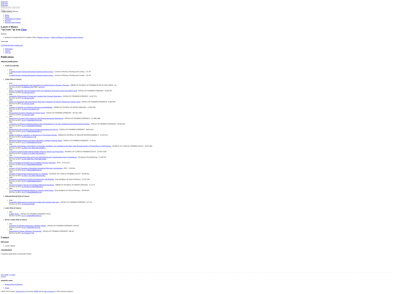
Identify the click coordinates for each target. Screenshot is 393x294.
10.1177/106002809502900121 (31, 216)
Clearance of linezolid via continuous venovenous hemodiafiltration (31, 107)
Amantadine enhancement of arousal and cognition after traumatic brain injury (34, 202)
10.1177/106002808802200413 (31, 181)
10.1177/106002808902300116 (31, 170)
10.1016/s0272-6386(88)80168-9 (32, 187)
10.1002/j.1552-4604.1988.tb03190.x (33, 175)
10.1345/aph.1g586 (27, 115)
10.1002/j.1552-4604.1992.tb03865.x (33, 148)
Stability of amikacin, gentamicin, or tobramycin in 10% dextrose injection (33, 135)
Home (7, 15)
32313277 (41, 87)
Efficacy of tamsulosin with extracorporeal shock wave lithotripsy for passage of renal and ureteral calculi (43, 91)
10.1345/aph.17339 (27, 233)
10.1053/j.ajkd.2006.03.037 (30, 109)
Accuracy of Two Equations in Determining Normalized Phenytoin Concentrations (35, 168)
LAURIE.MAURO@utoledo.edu (12, 45)
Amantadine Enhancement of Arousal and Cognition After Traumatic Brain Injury (35, 96)
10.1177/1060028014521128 (30, 227)
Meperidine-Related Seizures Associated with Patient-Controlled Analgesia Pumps (35, 140)
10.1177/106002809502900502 (31, 126)
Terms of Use (20, 291)
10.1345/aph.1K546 (27, 92)
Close (24, 29)
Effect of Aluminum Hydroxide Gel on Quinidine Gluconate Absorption (32, 163)
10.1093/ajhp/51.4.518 (28, 137)
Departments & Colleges (13, 19)
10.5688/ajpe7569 (27, 87)
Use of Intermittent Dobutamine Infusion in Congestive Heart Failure (31, 190)
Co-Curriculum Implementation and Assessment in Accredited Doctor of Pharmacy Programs (39, 85)
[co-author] (5, 275)
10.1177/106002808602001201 (31, 192)
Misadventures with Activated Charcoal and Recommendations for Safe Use (33, 129)
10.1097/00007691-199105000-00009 (33, 159)
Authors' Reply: (14, 214)
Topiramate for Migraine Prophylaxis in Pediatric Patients (27, 226)
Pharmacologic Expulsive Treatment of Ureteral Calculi (27, 113)
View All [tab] (8, 52)
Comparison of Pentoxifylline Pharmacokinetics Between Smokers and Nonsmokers (36, 151)
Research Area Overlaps (13, 22)
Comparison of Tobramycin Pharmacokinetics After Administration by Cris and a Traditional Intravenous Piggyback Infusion (49, 124)
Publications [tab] (9, 49)
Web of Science (49, 291)
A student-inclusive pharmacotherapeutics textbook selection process (31, 72)
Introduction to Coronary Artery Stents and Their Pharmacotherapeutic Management (36, 118)
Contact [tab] (7, 51)
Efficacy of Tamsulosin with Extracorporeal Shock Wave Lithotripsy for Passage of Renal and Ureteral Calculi (44, 102)
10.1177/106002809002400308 (31, 164)
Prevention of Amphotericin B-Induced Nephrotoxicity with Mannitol (31, 179)
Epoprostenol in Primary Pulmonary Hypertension (25, 231)
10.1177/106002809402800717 (31, 131)
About (7, 288)
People (7, 17)
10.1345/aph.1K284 (27, 204)
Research (8, 20)
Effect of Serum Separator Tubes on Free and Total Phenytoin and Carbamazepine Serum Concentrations (43, 157)
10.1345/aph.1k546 (27, 103)
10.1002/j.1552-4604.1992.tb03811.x (33, 153)
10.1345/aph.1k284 (27, 98)
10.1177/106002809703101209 (31, 120)
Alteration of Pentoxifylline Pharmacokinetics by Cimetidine (28, 174)
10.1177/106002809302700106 (31, 142)
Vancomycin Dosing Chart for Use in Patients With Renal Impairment (31, 185)
